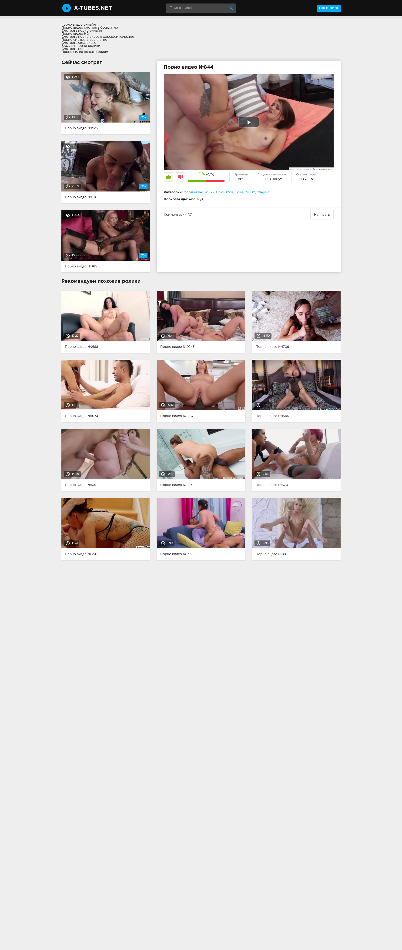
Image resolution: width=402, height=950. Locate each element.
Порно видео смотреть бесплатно (89, 27)
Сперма (263, 192)
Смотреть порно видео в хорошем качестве (97, 36)
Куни (238, 192)
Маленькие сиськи (199, 192)
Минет (250, 192)
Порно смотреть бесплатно (84, 39)
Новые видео (328, 8)
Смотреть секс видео (78, 42)
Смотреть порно (75, 49)
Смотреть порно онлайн (81, 30)
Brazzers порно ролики (80, 45)
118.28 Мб (306, 179)
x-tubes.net (93, 8)
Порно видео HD (75, 33)
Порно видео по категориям (84, 52)
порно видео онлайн (78, 24)
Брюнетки (224, 192)
